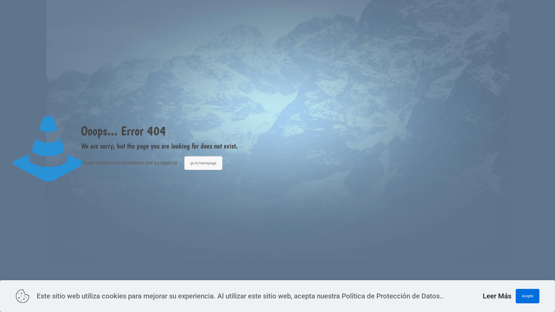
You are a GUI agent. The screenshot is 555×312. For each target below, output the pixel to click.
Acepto (527, 296)
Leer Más (497, 296)
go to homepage (203, 163)
